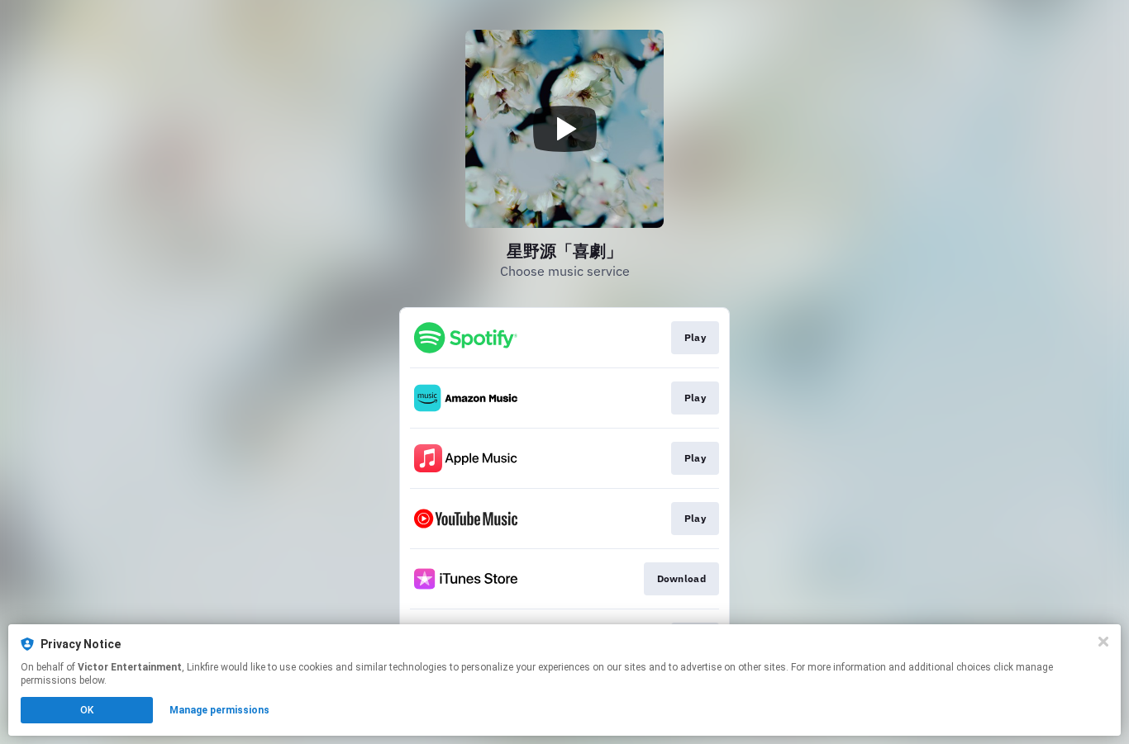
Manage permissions (219, 710)
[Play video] (564, 129)
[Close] (1103, 641)
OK (86, 710)
